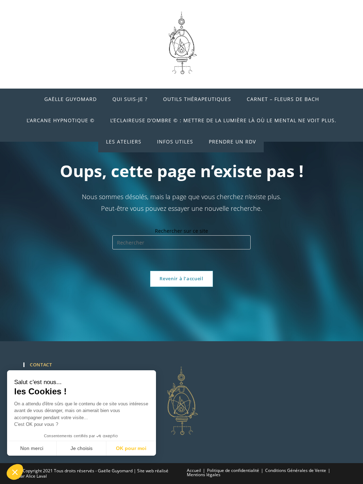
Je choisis (82, 448)
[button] (14, 471)
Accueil (194, 470)
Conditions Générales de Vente (295, 470)
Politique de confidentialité (233, 470)
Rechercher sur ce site (181, 230)
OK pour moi (131, 448)
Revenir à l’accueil (181, 278)
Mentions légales (203, 475)
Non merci (31, 448)
